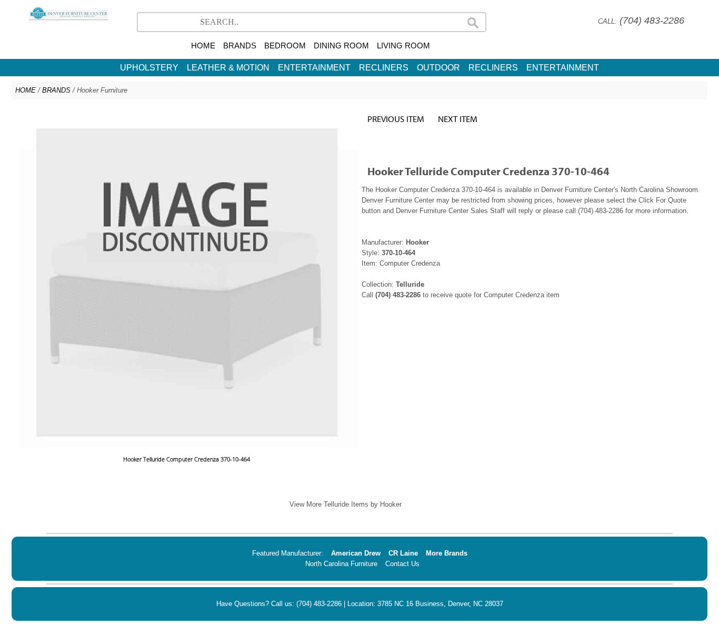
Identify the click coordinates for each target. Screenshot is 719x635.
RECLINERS (383, 67)
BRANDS (239, 45)
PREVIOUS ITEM (395, 118)
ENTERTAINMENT (314, 67)
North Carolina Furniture (341, 564)
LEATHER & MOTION (228, 67)
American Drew (356, 553)
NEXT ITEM (457, 118)
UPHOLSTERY (149, 67)
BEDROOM (285, 45)
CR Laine (403, 553)
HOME (203, 45)
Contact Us (402, 564)
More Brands (446, 553)
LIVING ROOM (403, 45)
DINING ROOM (341, 45)
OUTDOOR (438, 67)
